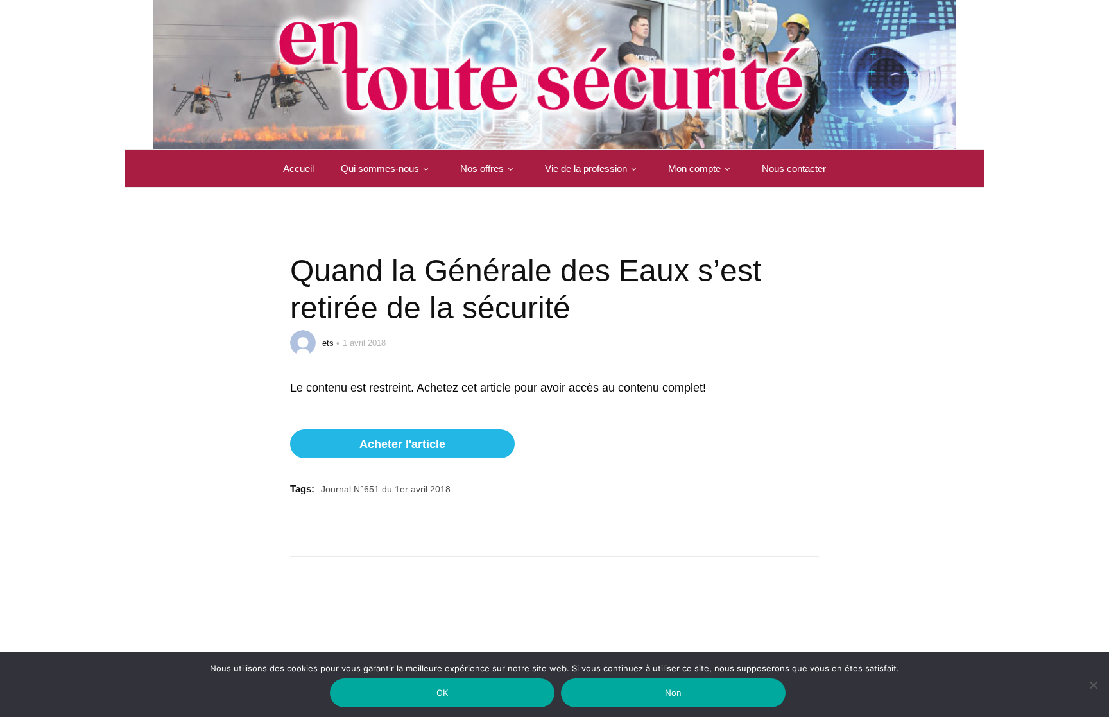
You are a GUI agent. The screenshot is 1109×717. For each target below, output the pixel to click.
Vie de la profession (586, 168)
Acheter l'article (402, 444)
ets (328, 343)
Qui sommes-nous (380, 168)
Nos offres (482, 168)
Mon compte (694, 168)
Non (673, 692)
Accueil (298, 168)
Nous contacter (794, 168)
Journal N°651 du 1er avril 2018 (386, 489)
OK (442, 692)
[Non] (1093, 692)
